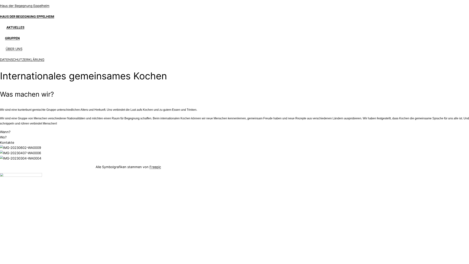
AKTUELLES (15, 27)
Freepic (155, 167)
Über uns (14, 49)
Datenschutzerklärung (22, 60)
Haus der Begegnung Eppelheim (24, 6)
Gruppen (12, 38)
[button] (5, 132)
